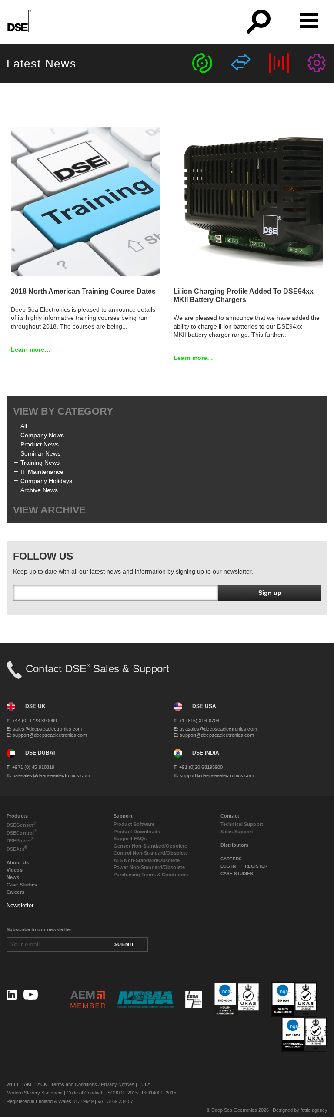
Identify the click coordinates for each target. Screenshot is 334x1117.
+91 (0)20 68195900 (198, 767)
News (13, 877)
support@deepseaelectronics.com (47, 735)
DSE (21, 824)
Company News (42, 435)
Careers (15, 892)
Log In (228, 866)
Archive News (39, 489)
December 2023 (42, 627)
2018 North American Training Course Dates (83, 291)
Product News (39, 444)
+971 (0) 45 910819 (30, 767)
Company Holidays (46, 480)
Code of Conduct (84, 1092)
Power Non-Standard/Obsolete (149, 867)
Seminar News (40, 453)
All (23, 426)
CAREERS (231, 858)
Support (123, 815)
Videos (15, 869)
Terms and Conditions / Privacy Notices (92, 1084)
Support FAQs (130, 838)
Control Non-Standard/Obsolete (151, 852)
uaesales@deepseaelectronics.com (48, 775)
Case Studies (22, 884)
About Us (18, 862)
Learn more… (30, 349)
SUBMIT (124, 944)
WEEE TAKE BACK (27, 1084)
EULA (144, 1084)
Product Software (134, 824)
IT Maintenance (41, 471)
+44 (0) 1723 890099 (32, 720)
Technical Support (241, 824)
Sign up (269, 592)
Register (256, 866)
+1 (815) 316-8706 (196, 720)
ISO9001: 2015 (122, 1092)
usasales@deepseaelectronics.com (215, 728)
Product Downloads (137, 831)
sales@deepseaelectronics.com (44, 728)
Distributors (234, 845)
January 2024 (39, 618)
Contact (229, 815)
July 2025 (33, 536)
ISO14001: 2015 (159, 1092)
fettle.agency (314, 1110)
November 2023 (42, 637)
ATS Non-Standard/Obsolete (147, 860)
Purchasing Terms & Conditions (151, 874)
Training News (40, 462)
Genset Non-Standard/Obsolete (150, 846)
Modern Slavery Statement (35, 1092)
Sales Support (236, 831)
